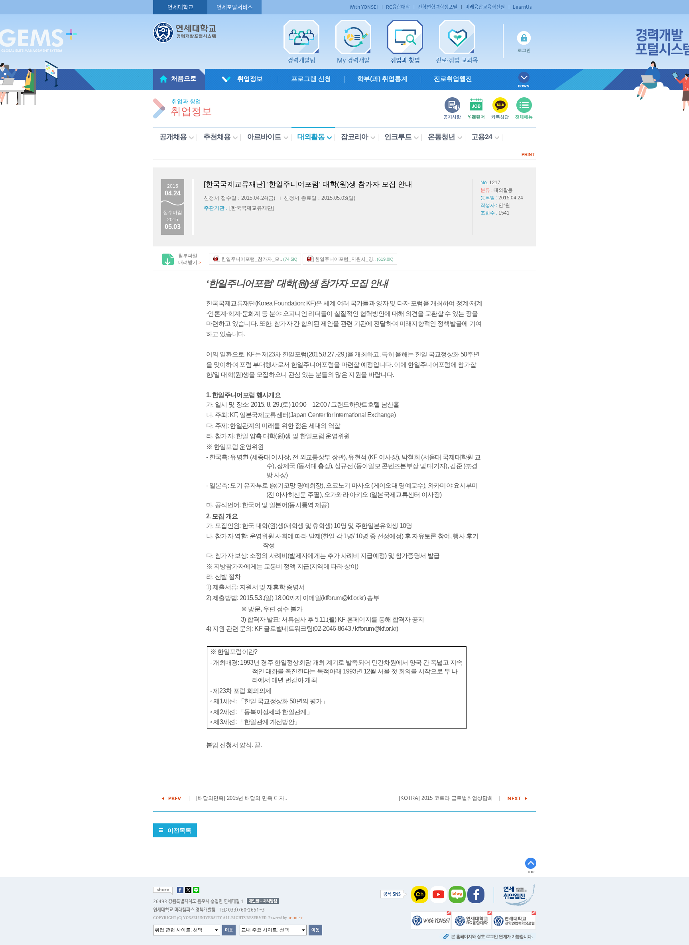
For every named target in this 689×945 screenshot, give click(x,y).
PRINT (528, 154)
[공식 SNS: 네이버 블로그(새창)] (457, 894)
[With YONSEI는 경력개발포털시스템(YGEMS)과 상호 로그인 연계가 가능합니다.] (431, 919)
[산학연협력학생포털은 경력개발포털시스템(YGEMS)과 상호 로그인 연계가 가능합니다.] (514, 919)
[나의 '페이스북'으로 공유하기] (180, 890)
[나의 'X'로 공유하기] (188, 890)
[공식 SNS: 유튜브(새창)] (438, 894)
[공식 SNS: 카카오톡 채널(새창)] (419, 894)
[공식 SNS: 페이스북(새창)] (475, 894)
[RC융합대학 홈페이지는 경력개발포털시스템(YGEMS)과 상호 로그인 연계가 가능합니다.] (471, 919)
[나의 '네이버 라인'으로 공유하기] (196, 890)
